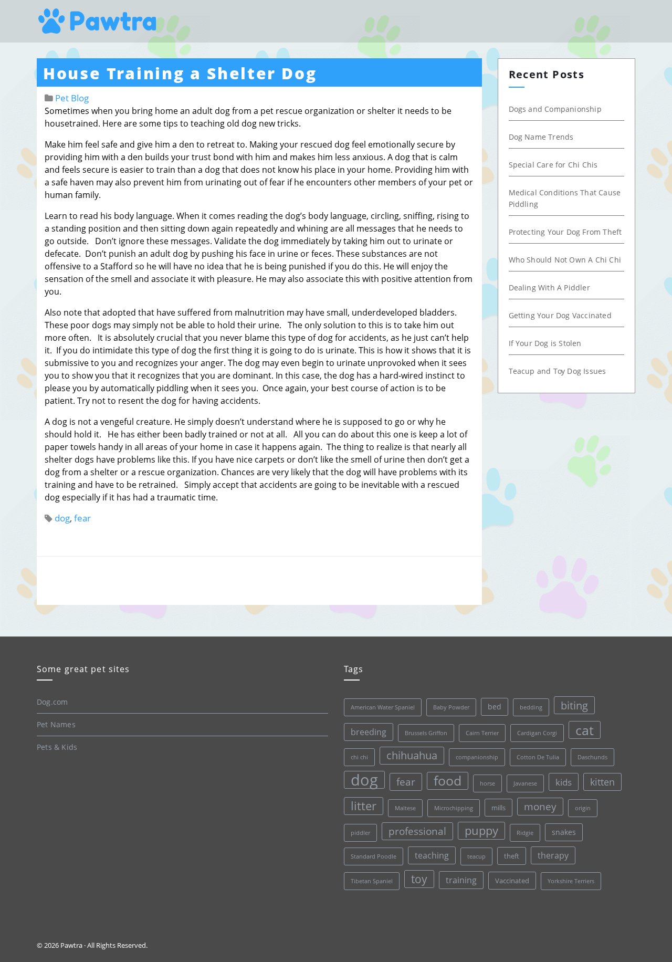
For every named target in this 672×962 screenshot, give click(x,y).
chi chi (359, 757)
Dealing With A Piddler (549, 287)
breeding (368, 732)
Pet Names (56, 724)
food (447, 780)
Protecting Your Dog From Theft (565, 232)
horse (487, 783)
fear (82, 518)
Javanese (525, 783)
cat (584, 730)
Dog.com (52, 702)
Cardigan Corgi (537, 733)
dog (62, 518)
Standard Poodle (373, 856)
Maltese (405, 808)
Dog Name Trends (541, 137)
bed (494, 707)
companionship (477, 757)
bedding (531, 707)
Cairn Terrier (482, 733)
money (540, 806)
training (461, 880)
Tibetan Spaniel (372, 881)
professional (417, 831)
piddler (360, 832)
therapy (553, 855)
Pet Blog (72, 98)
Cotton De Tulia (538, 757)
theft (511, 856)
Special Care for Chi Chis (553, 165)
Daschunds (592, 757)
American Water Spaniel (383, 707)
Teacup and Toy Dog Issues (557, 371)
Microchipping (453, 808)
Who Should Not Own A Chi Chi (565, 260)
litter (363, 806)
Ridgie (525, 832)
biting (574, 705)
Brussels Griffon (426, 733)
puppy (481, 830)
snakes (564, 832)
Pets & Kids (57, 747)
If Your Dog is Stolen (545, 343)
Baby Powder (451, 707)
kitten (602, 782)
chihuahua (411, 755)
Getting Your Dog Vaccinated (560, 315)
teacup (476, 856)
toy (419, 879)
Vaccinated (512, 880)
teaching (432, 855)
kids (563, 782)
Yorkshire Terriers (571, 881)
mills (498, 807)
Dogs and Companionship (555, 109)
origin (583, 808)
